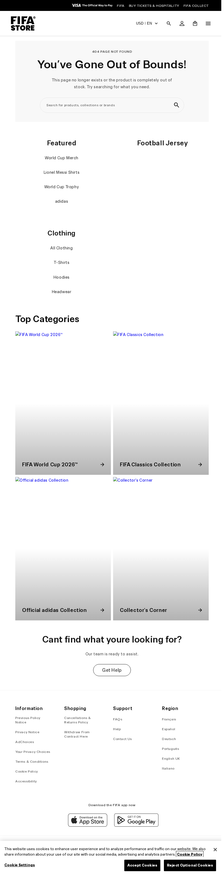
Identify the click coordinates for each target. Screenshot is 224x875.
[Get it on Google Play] (135, 825)
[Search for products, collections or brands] (175, 105)
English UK (169, 758)
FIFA (120, 6)
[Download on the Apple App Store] (86, 825)
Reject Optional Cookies (187, 865)
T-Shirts (61, 262)
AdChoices (24, 742)
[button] (166, 23)
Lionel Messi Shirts (61, 172)
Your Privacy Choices (32, 752)
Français (167, 719)
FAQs (116, 719)
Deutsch (167, 739)
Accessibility (26, 781)
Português (168, 749)
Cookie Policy (26, 771)
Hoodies (61, 277)
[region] (110, 858)
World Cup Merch (61, 157)
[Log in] (179, 23)
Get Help (110, 666)
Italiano (166, 768)
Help (115, 729)
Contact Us (121, 739)
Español (166, 729)
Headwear (61, 291)
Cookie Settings (19, 865)
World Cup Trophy (60, 186)
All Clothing (61, 248)
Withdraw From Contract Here (76, 734)
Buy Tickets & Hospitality (154, 6)
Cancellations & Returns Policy (77, 720)
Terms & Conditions (31, 761)
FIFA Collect (196, 6)
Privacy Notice (27, 732)
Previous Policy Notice (27, 720)
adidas (60, 201)
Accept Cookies (140, 865)
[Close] (213, 850)
